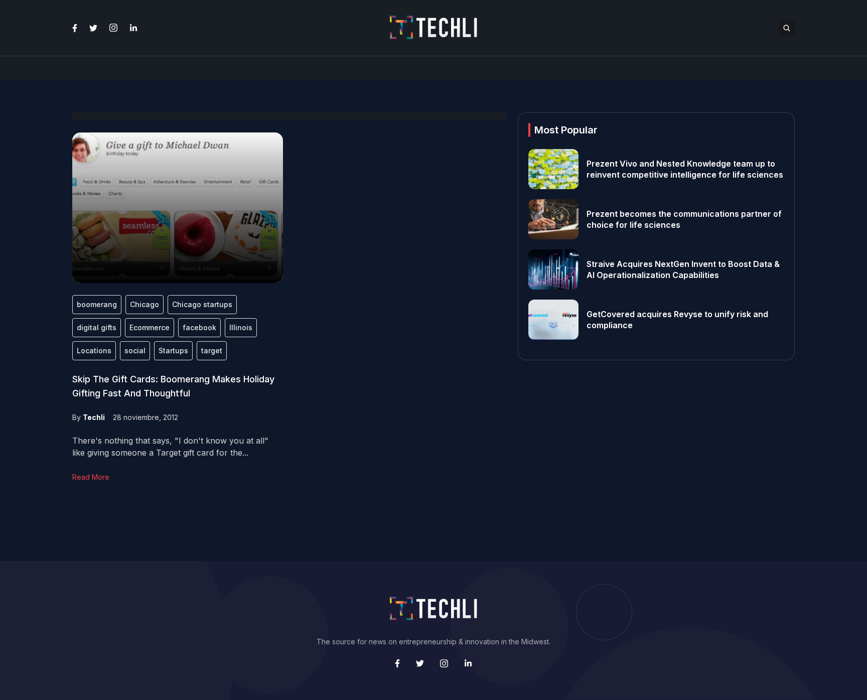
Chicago (144, 304)
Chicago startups (202, 304)
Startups (173, 350)
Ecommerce (149, 327)
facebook (199, 327)
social (135, 350)
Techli (94, 417)
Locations (94, 350)
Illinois (240, 327)
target (211, 350)
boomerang (97, 304)
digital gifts (96, 327)
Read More (90, 477)
